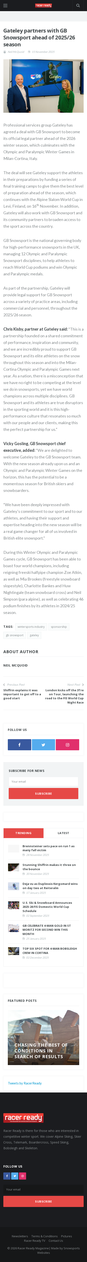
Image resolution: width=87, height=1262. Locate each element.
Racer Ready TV (34, 1241)
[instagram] (67, 744)
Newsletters (20, 1236)
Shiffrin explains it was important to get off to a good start (22, 694)
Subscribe (43, 794)
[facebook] (19, 744)
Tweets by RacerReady (25, 1083)
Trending (23, 833)
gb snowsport (14, 635)
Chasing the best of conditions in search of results (41, 1051)
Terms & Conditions (44, 1236)
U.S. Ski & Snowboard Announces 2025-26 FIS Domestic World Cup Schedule (47, 907)
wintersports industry (31, 627)
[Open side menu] (5, 5)
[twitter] (43, 744)
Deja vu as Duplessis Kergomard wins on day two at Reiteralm (50, 886)
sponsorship (59, 627)
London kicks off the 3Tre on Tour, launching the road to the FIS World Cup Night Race (64, 696)
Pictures (66, 1236)
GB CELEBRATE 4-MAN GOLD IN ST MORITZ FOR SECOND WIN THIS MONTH (47, 930)
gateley (34, 635)
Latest (63, 833)
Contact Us (56, 1241)
